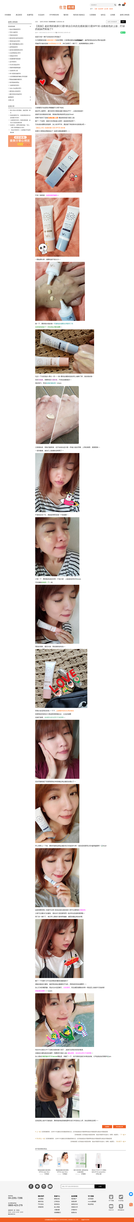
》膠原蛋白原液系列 (14, 91)
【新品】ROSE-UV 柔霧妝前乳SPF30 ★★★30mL (98, 1171)
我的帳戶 (74, 1198)
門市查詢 (41, 1204)
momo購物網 (92, 1201)
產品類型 (19, 15)
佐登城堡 (90, 1198)
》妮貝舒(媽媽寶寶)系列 (15, 50)
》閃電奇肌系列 (13, 35)
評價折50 (74, 1209)
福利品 (103, 15)
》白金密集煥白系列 (14, 53)
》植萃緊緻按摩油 (13, 82)
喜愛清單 (74, 1201)
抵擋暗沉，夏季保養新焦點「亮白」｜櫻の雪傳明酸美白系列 (20, 126)
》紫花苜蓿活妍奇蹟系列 (15, 38)
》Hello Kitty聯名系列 (14, 88)
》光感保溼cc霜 (13, 70)
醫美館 (66, 15)
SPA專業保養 (54, 15)
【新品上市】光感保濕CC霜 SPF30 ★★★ (50, 128)
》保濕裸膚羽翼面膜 (14, 59)
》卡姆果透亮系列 (13, 85)
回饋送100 (74, 1207)
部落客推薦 (11, 26)
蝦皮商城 (90, 1204)
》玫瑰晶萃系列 (13, 56)
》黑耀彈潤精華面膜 (14, 67)
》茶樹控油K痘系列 (14, 41)
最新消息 (41, 1201)
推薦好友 (74, 1212)
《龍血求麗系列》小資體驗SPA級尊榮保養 (20, 131)
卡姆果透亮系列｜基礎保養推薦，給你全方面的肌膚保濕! (20, 121)
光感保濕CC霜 (51, 40)
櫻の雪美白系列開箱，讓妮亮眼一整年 (20, 112)
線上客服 (57, 1207)
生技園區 (41, 1198)
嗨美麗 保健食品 (79, 15)
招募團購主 (57, 1212)
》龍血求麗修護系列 (14, 29)
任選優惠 (93, 15)
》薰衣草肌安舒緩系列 (15, 94)
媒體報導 (11, 97)
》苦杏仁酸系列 (13, 32)
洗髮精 (111, 9)
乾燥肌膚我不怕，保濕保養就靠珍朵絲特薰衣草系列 (20, 116)
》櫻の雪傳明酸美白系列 (15, 44)
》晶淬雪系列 (12, 62)
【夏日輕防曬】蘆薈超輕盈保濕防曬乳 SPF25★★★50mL (80, 1171)
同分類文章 (119, 1126)
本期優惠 (8, 15)
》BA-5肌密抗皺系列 (14, 73)
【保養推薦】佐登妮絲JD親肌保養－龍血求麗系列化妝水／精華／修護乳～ (99, 1134)
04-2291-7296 (15, 1198)
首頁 (36, 21)
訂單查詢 (57, 1201)
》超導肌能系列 (13, 47)
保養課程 (41, 1207)
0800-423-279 (15, 1205)
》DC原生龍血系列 (14, 64)
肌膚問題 (30, 15)
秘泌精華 (100, 9)
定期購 (112, 15)
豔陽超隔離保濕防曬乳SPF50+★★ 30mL (44, 1171)
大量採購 (57, 1209)
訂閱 (100, 1186)
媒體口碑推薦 (124, 15)
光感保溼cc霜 (60, 21)
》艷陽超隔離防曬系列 (15, 79)
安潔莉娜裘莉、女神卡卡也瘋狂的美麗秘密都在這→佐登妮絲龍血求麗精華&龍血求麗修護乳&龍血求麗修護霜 (72, 1131)
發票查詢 (57, 1204)
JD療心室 (11, 100)
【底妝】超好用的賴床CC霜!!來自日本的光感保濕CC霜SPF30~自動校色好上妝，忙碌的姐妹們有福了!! (80, 27)
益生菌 (106, 9)
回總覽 (107, 1126)
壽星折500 (74, 1204)
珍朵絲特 (41, 15)
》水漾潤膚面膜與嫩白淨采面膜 (17, 76)
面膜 (96, 9)
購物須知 (57, 1198)
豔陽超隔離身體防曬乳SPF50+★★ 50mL (62, 1171)
